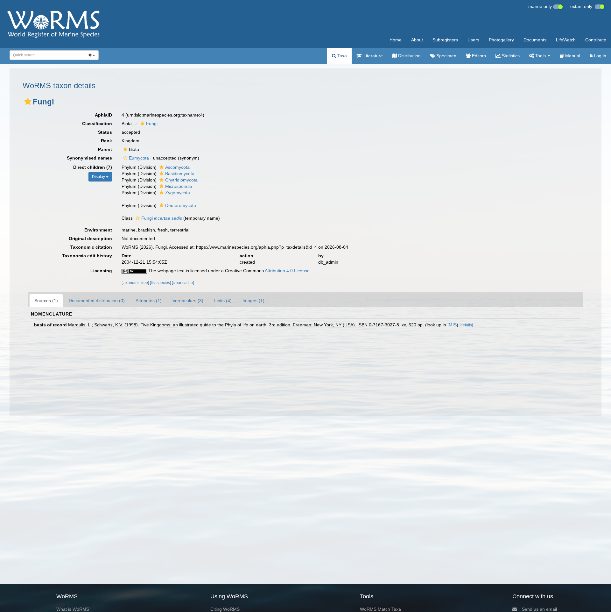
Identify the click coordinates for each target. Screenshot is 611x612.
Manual (572, 55)
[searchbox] (45, 55)
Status (105, 132)
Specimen (445, 55)
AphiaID (103, 114)
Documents (534, 39)
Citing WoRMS (225, 609)
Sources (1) (46, 300)
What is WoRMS (72, 609)
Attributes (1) (149, 300)
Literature (372, 55)
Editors (478, 55)
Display (99, 176)
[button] (28, 101)
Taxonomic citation (91, 247)
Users (473, 39)
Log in (599, 55)
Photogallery (501, 39)
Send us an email (539, 609)
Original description (90, 238)
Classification (97, 123)
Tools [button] (540, 55)
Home (396, 39)
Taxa (341, 55)
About (417, 39)
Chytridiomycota (181, 179)
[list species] (161, 283)
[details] (466, 325)
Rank (106, 140)
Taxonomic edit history (87, 255)
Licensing (101, 270)
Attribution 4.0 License (287, 270)
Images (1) (253, 300)
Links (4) (223, 300)
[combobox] (47, 55)
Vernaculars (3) (187, 300)
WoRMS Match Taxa (380, 609)
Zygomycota (177, 192)
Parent (105, 149)
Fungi (152, 123)
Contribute (595, 39)
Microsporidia (178, 186)
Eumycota (139, 157)
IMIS (452, 324)
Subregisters (445, 39)
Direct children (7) (92, 167)
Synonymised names (89, 157)
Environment (98, 229)
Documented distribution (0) (97, 300)
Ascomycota (177, 167)
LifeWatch (566, 39)
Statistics (510, 55)
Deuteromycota (180, 205)
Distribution (409, 55)
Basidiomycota (179, 173)
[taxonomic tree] (136, 283)
